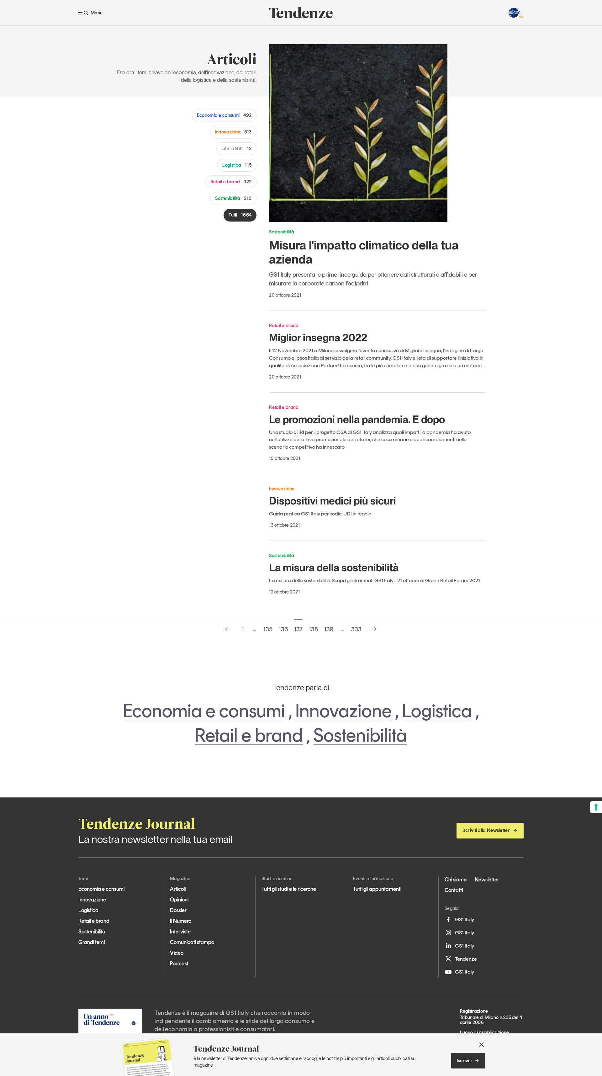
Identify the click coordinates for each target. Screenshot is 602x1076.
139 (328, 629)
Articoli (178, 889)
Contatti (454, 890)
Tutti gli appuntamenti (377, 889)
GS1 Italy (464, 919)
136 (283, 629)
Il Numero (180, 921)
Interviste (180, 931)
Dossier (178, 910)
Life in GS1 (236, 148)
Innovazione (233, 132)
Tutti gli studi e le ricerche (288, 889)
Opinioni (179, 899)
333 (356, 629)
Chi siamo (456, 879)
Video (176, 953)
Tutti (240, 215)
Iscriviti (464, 1060)
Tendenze (466, 959)
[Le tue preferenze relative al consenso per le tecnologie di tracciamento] (596, 807)
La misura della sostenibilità (334, 567)
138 (313, 629)
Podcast (179, 963)
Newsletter (487, 879)
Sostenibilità (233, 198)
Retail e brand (230, 182)
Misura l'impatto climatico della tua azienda (364, 252)
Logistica (236, 165)
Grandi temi (91, 942)
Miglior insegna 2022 (318, 337)
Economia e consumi (224, 115)
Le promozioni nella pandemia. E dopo (357, 419)
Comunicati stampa (192, 942)
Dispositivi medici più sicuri (332, 500)
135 (267, 629)
